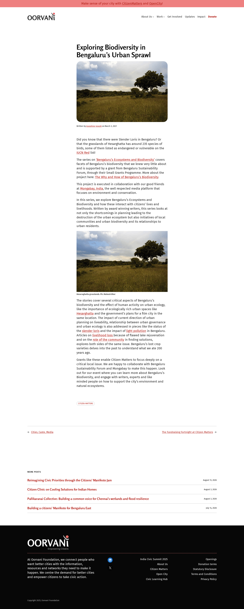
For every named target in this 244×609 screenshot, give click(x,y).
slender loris (90, 331)
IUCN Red (83, 153)
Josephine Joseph (94, 126)
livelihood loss (103, 335)
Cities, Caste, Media (42, 432)
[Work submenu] (164, 17)
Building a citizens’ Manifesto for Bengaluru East (59, 508)
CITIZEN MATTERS (85, 403)
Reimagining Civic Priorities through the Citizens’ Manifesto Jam (69, 480)
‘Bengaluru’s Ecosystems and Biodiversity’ (125, 160)
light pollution (136, 331)
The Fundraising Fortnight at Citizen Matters (187, 432)
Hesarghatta (85, 313)
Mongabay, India (91, 188)
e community (115, 340)
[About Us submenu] (153, 17)
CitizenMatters (132, 3)
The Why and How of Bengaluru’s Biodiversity (126, 177)
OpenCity (155, 3)
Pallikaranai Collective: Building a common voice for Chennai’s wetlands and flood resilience (88, 499)
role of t (98, 340)
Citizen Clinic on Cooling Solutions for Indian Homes (62, 489)
